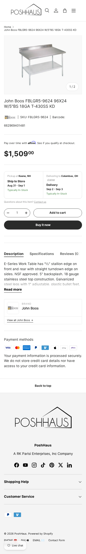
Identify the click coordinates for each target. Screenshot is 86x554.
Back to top (43, 386)
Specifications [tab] (42, 254)
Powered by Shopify (40, 533)
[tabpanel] (43, 277)
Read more (13, 289)
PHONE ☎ (10, 540)
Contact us (40, 201)
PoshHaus (20, 533)
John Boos (30, 308)
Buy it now (43, 225)
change (51, 179)
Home (7, 26)
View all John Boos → (20, 320)
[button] (64, 10)
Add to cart (57, 213)
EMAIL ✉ (38, 540)
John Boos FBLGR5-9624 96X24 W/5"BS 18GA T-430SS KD (40, 29)
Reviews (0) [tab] (70, 254)
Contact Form (56, 540)
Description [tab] (14, 254)
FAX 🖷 (25, 540)
